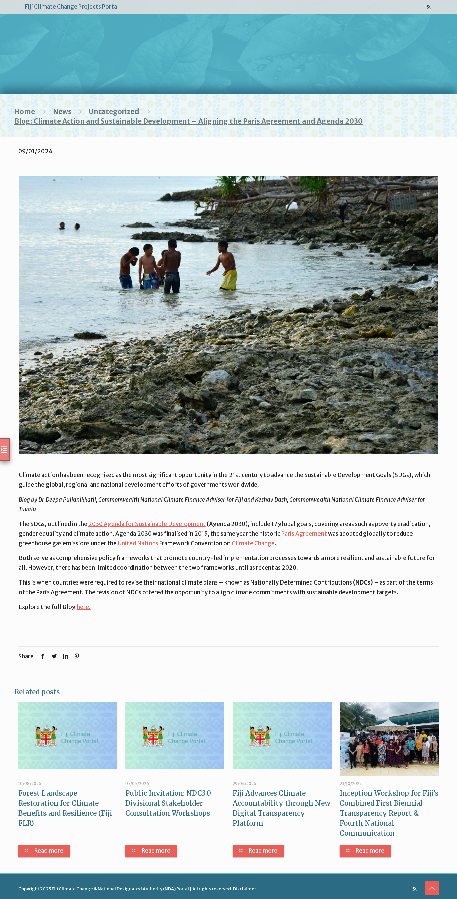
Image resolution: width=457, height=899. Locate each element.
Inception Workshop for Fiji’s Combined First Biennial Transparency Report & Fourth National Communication (389, 813)
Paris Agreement (304, 533)
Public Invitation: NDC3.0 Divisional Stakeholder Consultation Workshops (168, 803)
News (62, 111)
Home (24, 111)
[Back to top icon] (432, 888)
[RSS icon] (428, 7)
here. (84, 607)
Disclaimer (244, 889)
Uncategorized (114, 111)
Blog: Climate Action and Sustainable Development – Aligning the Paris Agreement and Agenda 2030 (188, 121)
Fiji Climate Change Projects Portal (72, 6)
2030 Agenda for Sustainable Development (147, 524)
